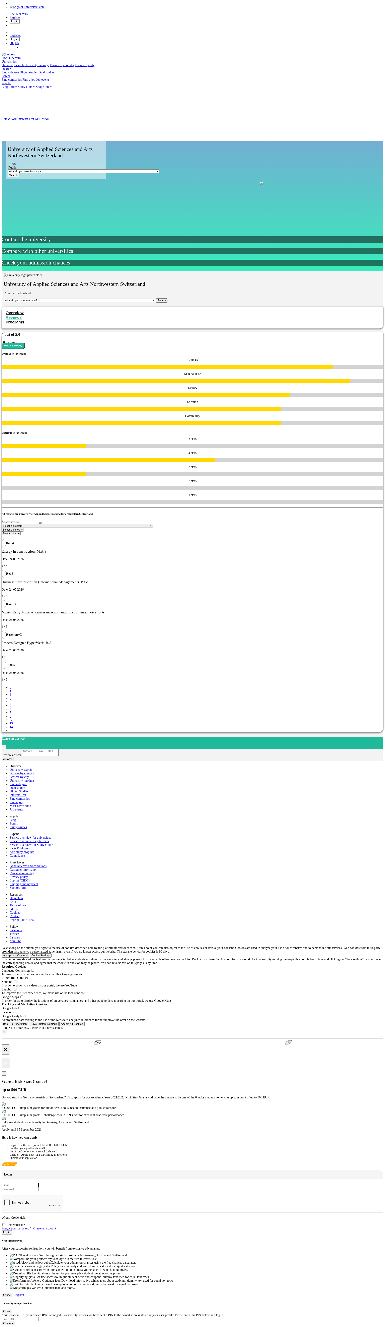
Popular (6, 83)
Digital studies (29, 72)
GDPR (14, 909)
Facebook (16, 930)
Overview (15, 313)
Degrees (7, 68)
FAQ (13, 901)
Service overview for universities (30, 837)
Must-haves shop (20, 805)
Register (15, 17)
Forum (13, 86)
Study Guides (26, 86)
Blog (5, 86)
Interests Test (25, 119)
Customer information (23, 869)
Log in (14, 21)
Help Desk (16, 898)
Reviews (14, 317)
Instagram (16, 937)
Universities (9, 61)
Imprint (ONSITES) (22, 919)
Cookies (15, 912)
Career (6, 76)
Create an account (44, 1228)
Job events (42, 79)
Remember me (15, 1224)
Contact (14, 916)
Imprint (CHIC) (19, 880)
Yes (97, 1042)
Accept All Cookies (72, 1023)
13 (11, 723)
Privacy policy (19, 877)
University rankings (36, 65)
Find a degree (10, 72)
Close (6, 1311)
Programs (15, 322)
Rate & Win (9, 119)
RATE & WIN (19, 13)
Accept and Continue (15, 955)
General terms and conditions (28, 866)
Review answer (11, 755)
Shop (39, 86)
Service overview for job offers (29, 841)
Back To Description (15, 1023)
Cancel (7, 1294)
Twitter (14, 934)
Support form (18, 887)
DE (12, 43)
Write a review (13, 346)
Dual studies (46, 72)
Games (47, 86)
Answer (7, 759)
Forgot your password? (16, 1228)
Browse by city (84, 65)
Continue (8, 1323)
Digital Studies (19, 791)
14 (11, 727)
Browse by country (62, 65)
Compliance (17, 855)
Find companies (12, 79)
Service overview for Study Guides (32, 844)
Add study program (22, 852)
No (288, 1042)
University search (13, 65)
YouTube (15, 941)
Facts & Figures (20, 848)
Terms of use (18, 905)
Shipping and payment (24, 884)
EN (17, 43)
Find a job (28, 79)
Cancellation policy (22, 873)
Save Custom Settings (44, 1023)
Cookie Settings (40, 955)
